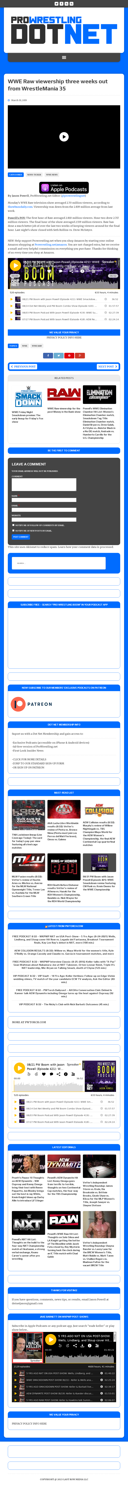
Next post (106, 366)
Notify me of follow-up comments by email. (40, 525)
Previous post (25, 366)
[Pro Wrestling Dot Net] (64, 30)
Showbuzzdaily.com (20, 206)
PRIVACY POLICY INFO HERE (64, 337)
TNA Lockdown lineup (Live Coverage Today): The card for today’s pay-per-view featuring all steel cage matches (27, 841)
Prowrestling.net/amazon (51, 244)
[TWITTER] (56, 3)
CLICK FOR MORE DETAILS (29, 759)
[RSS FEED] (66, 3)
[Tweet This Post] (59, 355)
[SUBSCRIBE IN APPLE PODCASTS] (64, 191)
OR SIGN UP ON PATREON (28, 767)
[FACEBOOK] (61, 3)
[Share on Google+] (80, 355)
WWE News (52, 175)
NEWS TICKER (34, 175)
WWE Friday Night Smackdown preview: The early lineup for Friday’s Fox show (27, 417)
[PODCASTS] (71, 3)
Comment (17, 476)
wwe (24, 346)
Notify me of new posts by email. (33, 531)
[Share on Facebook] (48, 355)
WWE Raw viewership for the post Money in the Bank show (64, 410)
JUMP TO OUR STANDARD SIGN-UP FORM (38, 763)
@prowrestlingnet (73, 195)
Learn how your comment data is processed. (86, 547)
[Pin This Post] (69, 355)
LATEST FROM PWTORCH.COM (65, 926)
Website (16, 515)
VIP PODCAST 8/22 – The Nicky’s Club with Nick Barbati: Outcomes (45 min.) (64, 1004)
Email (15, 505)
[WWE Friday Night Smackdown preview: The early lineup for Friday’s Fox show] (28, 405)
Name (15, 496)
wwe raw (37, 346)
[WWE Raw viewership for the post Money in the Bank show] (64, 401)
